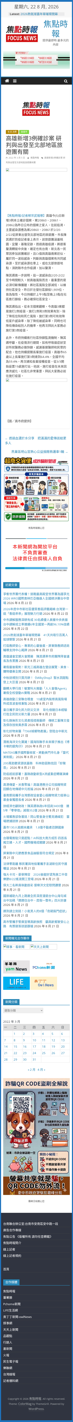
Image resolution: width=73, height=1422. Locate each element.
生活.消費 (12, 131)
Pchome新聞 (12, 1304)
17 (34, 1046)
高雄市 (24, 131)
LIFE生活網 (10, 1310)
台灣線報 (9, 1374)
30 (25, 1059)
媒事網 (7, 1323)
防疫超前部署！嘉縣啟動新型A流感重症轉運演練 (35, 774)
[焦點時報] (7, 81)
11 (44, 1040)
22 (15, 1053)
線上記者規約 (12, 1256)
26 (53, 1053)
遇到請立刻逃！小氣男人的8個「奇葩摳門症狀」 (35, 911)
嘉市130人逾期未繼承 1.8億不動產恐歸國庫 (33, 827)
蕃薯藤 (7, 1298)
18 (44, 1046)
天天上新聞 (10, 1330)
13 (63, 1040)
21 (6, 1053)
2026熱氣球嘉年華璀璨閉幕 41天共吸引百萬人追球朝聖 (41, 15)
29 (15, 1059)
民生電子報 (10, 1361)
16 (25, 1046)
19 (53, 1046)
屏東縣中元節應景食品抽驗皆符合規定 (28, 853)
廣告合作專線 (12, 1230)
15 (15, 1046)
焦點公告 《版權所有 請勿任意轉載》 (28, 1237)
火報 (6, 1355)
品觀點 (7, 1336)
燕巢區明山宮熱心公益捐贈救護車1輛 (39, 452)
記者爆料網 (10, 1381)
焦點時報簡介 (12, 1243)
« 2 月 (31, 1070)
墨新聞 (7, 1349)
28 (6, 1059)
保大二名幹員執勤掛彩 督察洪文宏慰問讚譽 (32, 885)
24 (34, 1053)
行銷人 (7, 1342)
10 (34, 1040)
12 (53, 1040)
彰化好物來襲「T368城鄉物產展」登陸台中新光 (35, 731)
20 (63, 1046)
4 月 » (41, 1070)
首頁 (6, 1269)
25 (44, 1053)
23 (25, 1053)
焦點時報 (55, 28)
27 (63, 1053)
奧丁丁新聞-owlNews (17, 1317)
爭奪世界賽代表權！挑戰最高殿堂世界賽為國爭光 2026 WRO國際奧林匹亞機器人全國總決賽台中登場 (36, 598)
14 (6, 1046)
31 (34, 1059)
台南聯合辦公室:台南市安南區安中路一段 (30, 1224)
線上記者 (9, 1249)
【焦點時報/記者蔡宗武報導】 (26, 216)
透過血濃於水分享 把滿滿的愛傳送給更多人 (35, 440)
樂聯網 (7, 1368)
